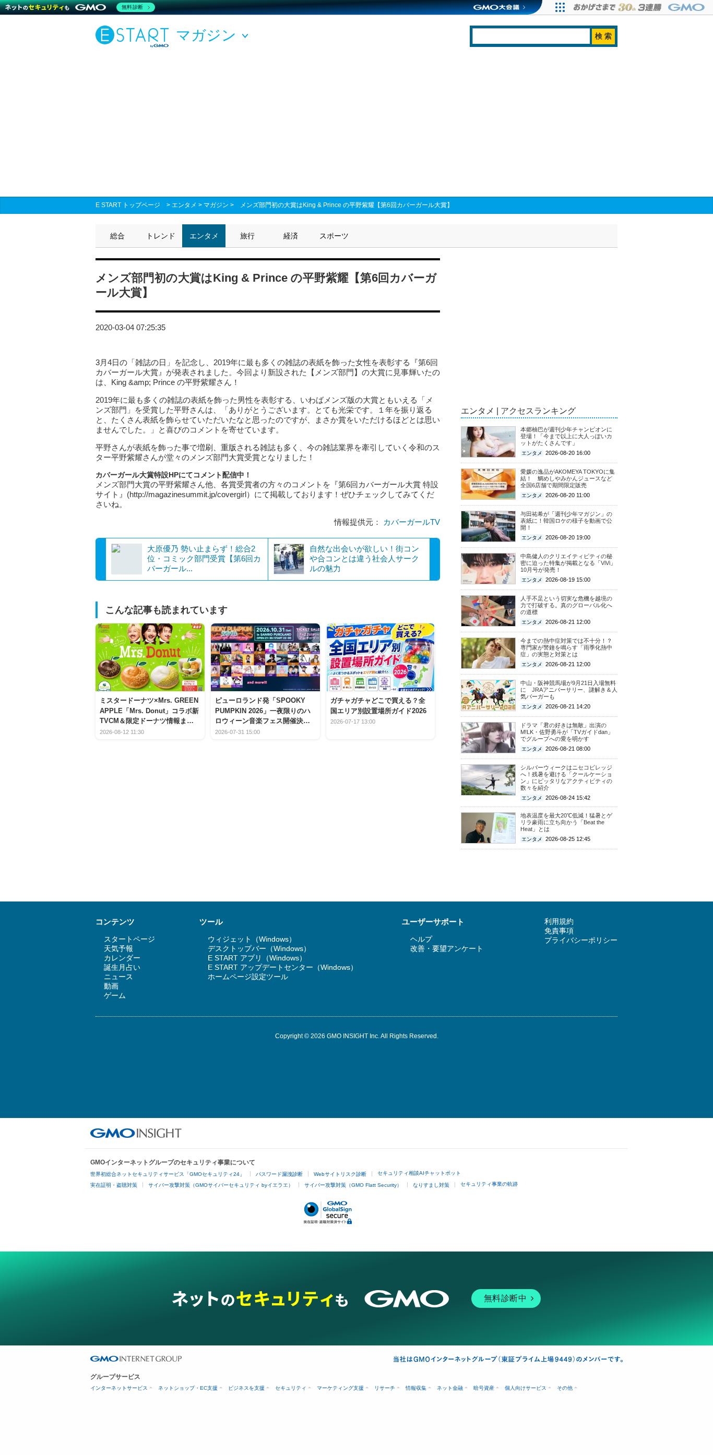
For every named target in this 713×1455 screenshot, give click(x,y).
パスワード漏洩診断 (279, 1174)
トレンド (160, 236)
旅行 (247, 236)
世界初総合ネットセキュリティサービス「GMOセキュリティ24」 (167, 1174)
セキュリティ (290, 1388)
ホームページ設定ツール (248, 976)
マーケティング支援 (340, 1388)
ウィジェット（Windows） (252, 939)
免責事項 (559, 931)
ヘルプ (421, 939)
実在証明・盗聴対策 (113, 1185)
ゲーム (115, 995)
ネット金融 (450, 1388)
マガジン (216, 205)
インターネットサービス (119, 1388)
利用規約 (559, 921)
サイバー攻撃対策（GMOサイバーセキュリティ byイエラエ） (220, 1185)
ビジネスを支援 (246, 1388)
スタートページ (129, 939)
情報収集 (416, 1388)
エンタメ (184, 205)
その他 (565, 1388)
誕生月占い (122, 967)
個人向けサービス (525, 1388)
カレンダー (122, 958)
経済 (290, 236)
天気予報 (118, 948)
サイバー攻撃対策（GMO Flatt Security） (353, 1185)
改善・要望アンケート (446, 948)
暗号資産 (483, 1388)
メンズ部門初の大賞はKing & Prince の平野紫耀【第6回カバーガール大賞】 (346, 205)
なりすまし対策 (431, 1185)
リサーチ (384, 1388)
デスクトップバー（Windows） (259, 948)
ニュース (118, 976)
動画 (111, 986)
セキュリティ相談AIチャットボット (419, 1173)
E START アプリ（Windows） (257, 958)
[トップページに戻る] (135, 36)
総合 (117, 236)
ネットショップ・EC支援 (188, 1388)
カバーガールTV (411, 522)
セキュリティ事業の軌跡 (489, 1184)
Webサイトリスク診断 (340, 1174)
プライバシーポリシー (580, 940)
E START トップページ (128, 205)
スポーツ (334, 236)
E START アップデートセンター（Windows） (283, 967)
